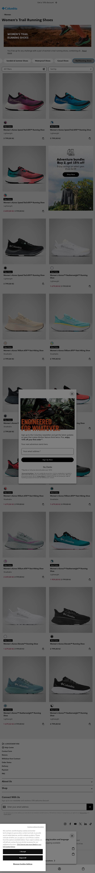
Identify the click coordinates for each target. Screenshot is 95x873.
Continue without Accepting (35, 827)
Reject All (22, 858)
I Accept (23, 852)
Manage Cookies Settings (22, 864)
